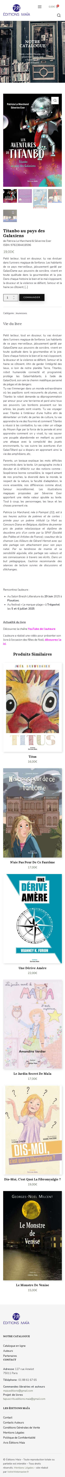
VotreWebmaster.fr (18, 1472)
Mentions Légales (24, 1467)
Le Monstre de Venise (32, 1285)
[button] (39, 7)
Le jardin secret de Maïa (32, 1074)
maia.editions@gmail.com (18, 1391)
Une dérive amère (33, 968)
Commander (32, 297)
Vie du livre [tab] (12, 323)
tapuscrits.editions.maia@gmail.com (24, 1399)
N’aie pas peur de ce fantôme (32, 862)
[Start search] (59, 15)
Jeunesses (21, 313)
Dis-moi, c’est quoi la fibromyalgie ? (32, 1179)
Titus (32, 757)
